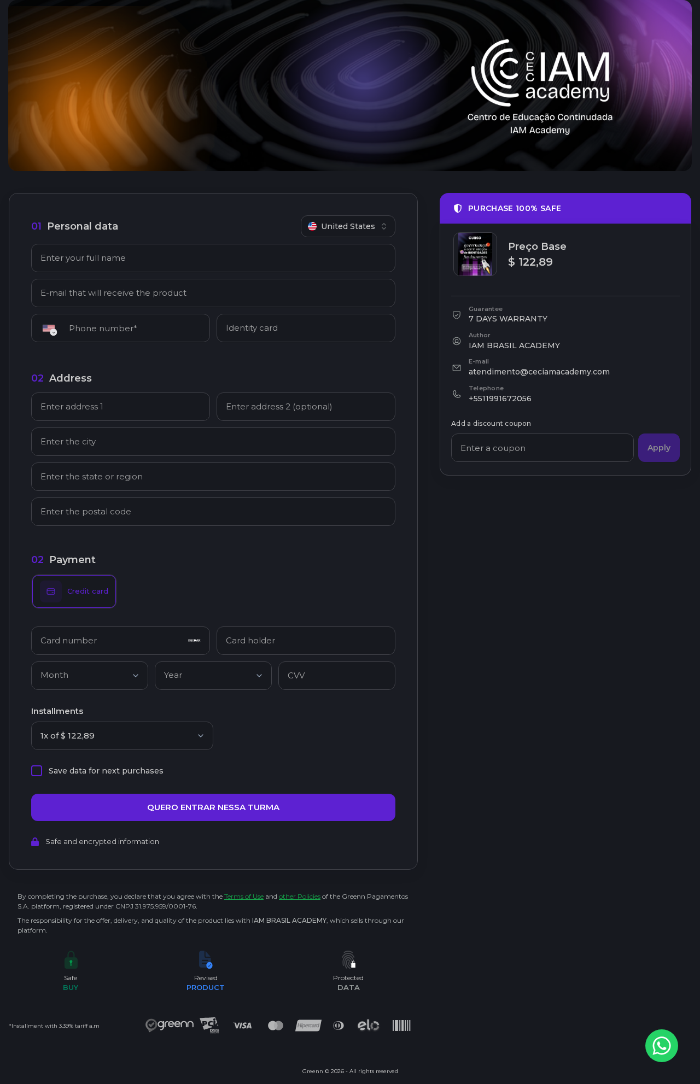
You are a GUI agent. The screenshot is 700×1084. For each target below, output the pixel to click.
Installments (57, 711)
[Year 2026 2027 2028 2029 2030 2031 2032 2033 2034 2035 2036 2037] (213, 677)
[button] (52, 328)
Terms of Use (244, 896)
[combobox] (348, 226)
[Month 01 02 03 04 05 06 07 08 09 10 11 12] (89, 677)
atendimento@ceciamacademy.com (539, 372)
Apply (659, 448)
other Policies (299, 896)
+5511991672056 (500, 398)
